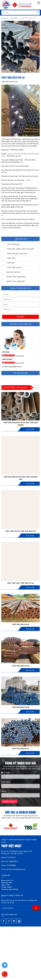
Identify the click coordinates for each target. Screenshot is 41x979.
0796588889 (8, 355)
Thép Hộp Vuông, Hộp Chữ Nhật (20, 249)
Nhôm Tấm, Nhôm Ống (16, 277)
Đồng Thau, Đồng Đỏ (16, 281)
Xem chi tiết (30, 429)
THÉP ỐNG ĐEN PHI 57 (20, 749)
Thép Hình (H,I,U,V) (14, 267)
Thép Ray (11, 263)
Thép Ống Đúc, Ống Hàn (17, 254)
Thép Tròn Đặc (13, 244)
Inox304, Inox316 (14, 272)
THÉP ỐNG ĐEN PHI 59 (20, 666)
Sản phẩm (14, 18)
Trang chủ (4, 18)
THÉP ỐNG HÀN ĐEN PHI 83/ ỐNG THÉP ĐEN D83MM (20, 424)
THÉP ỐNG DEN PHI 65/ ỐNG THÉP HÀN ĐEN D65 (20, 478)
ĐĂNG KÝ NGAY (10, 801)
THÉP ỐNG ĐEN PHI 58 (20, 707)
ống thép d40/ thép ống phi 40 (20, 583)
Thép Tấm (11, 258)
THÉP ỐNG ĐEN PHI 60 (20, 624)
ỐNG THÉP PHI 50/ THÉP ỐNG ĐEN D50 (20, 531)
